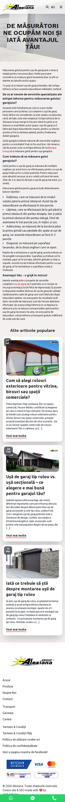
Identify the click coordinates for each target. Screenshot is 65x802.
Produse (8, 686)
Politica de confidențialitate (20, 745)
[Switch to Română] (53, 7)
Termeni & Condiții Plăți (17, 733)
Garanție (8, 712)
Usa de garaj (19, 284)
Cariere (7, 719)
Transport (9, 706)
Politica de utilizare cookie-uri (21, 739)
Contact (8, 699)
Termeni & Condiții (14, 726)
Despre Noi (9, 692)
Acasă (6, 680)
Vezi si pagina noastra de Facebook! (25, 752)
